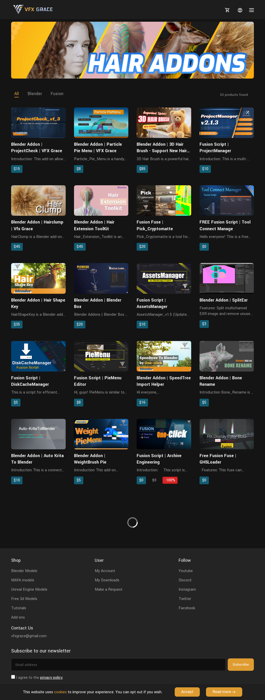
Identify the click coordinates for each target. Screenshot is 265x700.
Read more (221, 692)
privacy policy (51, 677)
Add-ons (18, 617)
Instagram (187, 589)
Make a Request (108, 589)
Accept (187, 692)
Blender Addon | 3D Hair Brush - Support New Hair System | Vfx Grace (162, 150)
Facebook (187, 608)
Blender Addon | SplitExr (224, 300)
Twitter (185, 599)
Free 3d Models (24, 599)
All (16, 94)
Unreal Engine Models (29, 589)
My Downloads (107, 580)
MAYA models (22, 580)
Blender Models (24, 571)
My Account (105, 571)
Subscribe (241, 664)
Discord (185, 580)
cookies (60, 692)
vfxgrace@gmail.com (29, 636)
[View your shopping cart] (226, 10)
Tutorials (18, 608)
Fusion (57, 94)
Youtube (186, 571)
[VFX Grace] (33, 9)
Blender (35, 94)
